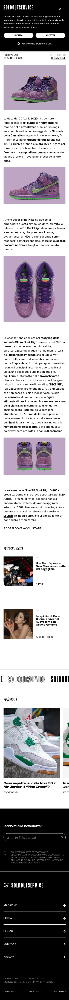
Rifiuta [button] (19, 35)
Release (9, 931)
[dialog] (34, 25)
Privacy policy (10, 991)
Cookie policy (35, 991)
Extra (8, 918)
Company (10, 944)
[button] (34, 43)
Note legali (60, 991)
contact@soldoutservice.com (24, 978)
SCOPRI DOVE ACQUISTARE (23, 528)
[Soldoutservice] (7, 885)
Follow (9, 957)
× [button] (59, 9)
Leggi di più (30, 27)
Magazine (10, 905)
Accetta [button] (50, 35)
